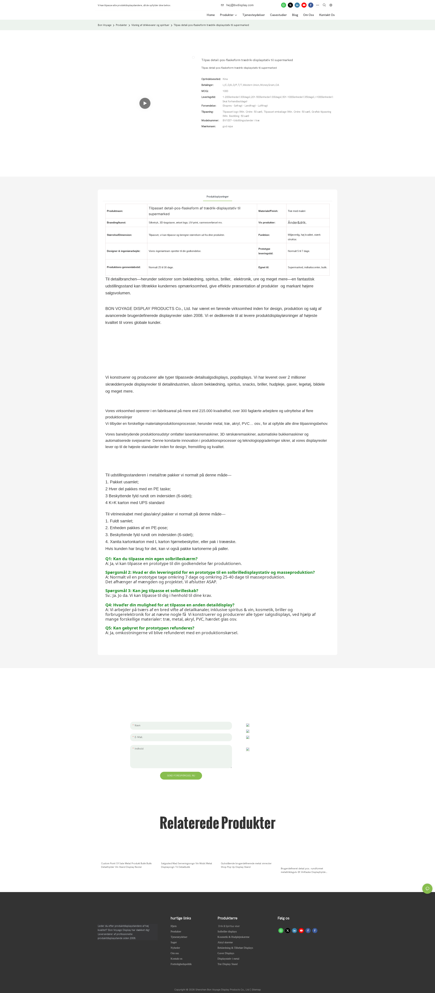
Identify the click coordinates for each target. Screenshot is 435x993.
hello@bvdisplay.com (266, 731)
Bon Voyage (104, 25)
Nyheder (176, 947)
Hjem (174, 926)
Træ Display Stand (228, 964)
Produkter (121, 25)
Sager (174, 942)
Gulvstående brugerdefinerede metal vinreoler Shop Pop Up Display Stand (246, 865)
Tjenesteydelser (179, 936)
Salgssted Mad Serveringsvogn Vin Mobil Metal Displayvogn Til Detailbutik (186, 865)
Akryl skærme (225, 942)
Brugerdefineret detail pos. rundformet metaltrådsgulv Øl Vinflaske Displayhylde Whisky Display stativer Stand (303, 870)
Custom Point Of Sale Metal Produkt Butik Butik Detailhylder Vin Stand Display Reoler (126, 865)
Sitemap (256, 989)
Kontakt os (176, 958)
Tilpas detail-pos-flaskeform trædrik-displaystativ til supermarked (211, 25)
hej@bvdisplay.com (239, 5)
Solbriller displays (227, 931)
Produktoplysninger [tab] (217, 196)
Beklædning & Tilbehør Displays (235, 947)
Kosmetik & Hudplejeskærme (233, 936)
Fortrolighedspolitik (181, 964)
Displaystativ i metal (228, 958)
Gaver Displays (226, 953)
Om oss (175, 953)
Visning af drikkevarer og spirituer (150, 25)
